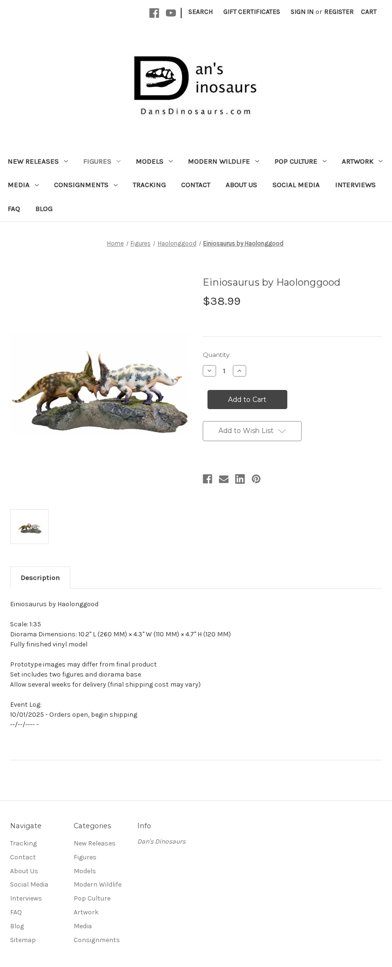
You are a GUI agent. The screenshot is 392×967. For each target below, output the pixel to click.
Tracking (149, 184)
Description (40, 577)
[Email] (224, 479)
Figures (97, 161)
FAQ (14, 208)
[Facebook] (154, 13)
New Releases (33, 161)
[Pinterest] (256, 479)
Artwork (357, 161)
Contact (195, 184)
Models (149, 161)
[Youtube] (171, 13)
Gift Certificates (251, 12)
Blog (44, 208)
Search (200, 12)
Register (339, 12)
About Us (241, 184)
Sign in (302, 12)
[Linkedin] (240, 479)
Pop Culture (295, 161)
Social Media (296, 184)
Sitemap (23, 940)
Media (19, 184)
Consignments (81, 184)
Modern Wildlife (219, 161)
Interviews (355, 184)
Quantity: (217, 354)
